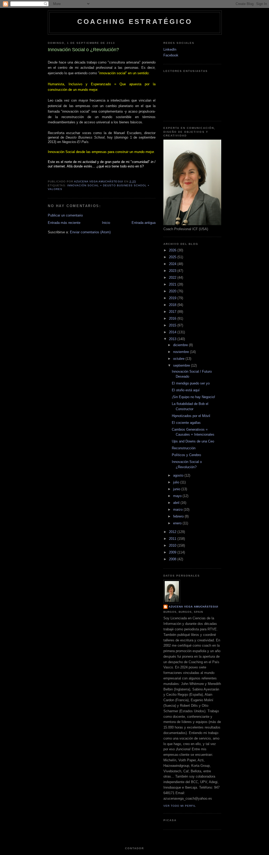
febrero (179, 516)
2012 (173, 532)
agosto (178, 475)
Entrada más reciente (64, 223)
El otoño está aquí (186, 390)
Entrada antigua (144, 223)
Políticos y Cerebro (186, 455)
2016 (173, 318)
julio (176, 482)
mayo (178, 496)
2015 (173, 325)
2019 (173, 298)
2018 (173, 305)
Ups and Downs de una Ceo (193, 441)
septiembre (182, 365)
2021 (173, 284)
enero (178, 523)
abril (176, 503)
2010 (173, 545)
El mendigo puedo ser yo (191, 383)
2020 (173, 291)
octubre (179, 359)
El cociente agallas (186, 423)
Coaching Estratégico (134, 21)
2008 (173, 559)
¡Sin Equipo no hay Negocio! (193, 397)
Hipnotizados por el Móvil (191, 416)
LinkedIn (169, 49)
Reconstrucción (183, 448)
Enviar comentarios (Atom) (90, 232)
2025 (173, 257)
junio (177, 489)
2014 (173, 332)
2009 (173, 552)
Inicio (106, 223)
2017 (173, 312)
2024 (173, 264)
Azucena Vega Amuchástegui (193, 606)
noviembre (181, 352)
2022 (173, 277)
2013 (173, 339)
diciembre (181, 345)
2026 (173, 250)
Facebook (170, 55)
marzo (178, 509)
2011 (173, 539)
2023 (173, 271)
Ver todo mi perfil (179, 805)
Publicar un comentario (65, 215)
